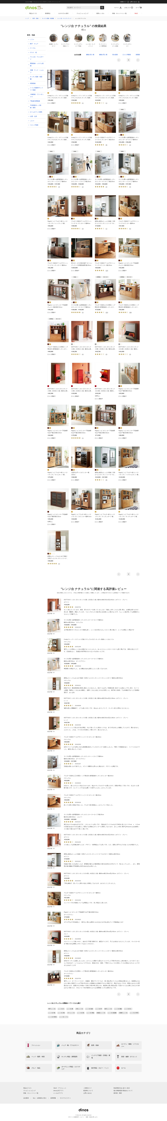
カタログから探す (63, 13)
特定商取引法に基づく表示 (122, 1088)
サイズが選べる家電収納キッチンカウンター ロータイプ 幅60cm (83, 620)
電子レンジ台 (51, 1009)
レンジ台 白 (61, 1009)
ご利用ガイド (88, 1088)
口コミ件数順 (127, 54)
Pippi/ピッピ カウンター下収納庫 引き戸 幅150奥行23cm (81, 912)
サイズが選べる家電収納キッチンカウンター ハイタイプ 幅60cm (83, 756)
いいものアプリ (58, 1093)
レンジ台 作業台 (52, 1017)
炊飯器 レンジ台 (101, 1012)
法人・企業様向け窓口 (39, 1098)
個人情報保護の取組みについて (123, 1090)
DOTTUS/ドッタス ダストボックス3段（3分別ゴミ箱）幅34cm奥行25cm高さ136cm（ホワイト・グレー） (96, 698)
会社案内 (26, 1098)
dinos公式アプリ (58, 1090)
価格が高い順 (103, 54)
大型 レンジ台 (79, 1009)
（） (82, 103)
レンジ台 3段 (61, 1012)
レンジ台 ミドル (64, 1017)
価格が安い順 (90, 54)
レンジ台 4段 (51, 1012)
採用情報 (53, 1098)
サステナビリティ (65, 1098)
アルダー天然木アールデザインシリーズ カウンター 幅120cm (82, 737)
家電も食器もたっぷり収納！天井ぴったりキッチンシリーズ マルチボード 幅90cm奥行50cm (92, 854)
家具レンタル (100, 13)
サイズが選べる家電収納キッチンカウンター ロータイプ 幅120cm (84, 814)
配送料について (88, 1090)
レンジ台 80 (99, 1009)
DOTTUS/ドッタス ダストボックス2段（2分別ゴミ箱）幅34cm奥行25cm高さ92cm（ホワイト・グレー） (96, 599)
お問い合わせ (88, 1093)
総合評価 (51, 613)
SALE (136, 13)
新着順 (138, 54)
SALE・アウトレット (59, 1088)
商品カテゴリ (33, 13)
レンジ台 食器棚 (112, 1012)
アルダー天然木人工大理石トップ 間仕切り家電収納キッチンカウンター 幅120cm (88, 971)
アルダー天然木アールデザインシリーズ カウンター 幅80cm (82, 893)
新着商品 (47, 13)
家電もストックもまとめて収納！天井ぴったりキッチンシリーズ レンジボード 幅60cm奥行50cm (93, 678)
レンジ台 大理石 (134, 1012)
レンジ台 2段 (80, 1012)
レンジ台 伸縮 (90, 1012)
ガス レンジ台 (71, 1012)
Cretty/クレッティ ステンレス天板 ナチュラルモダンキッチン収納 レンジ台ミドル (89, 639)
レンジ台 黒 (70, 1009)
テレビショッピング (82, 13)
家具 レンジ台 (108, 1009)
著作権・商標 (118, 1093)
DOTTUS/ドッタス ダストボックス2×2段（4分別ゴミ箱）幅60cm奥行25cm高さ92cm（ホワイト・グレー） (97, 873)
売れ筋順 (115, 54)
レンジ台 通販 (118, 1009)
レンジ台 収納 (89, 1009)
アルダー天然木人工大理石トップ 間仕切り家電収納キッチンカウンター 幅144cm (88, 775)
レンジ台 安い (128, 1009)
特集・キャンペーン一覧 (119, 13)
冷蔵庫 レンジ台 (123, 1012)
